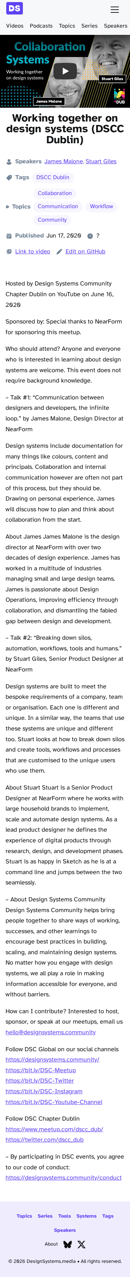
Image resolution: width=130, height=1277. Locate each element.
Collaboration (55, 193)
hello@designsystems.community (51, 1032)
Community (52, 220)
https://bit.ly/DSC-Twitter (40, 1081)
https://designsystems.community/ (52, 1060)
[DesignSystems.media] (16, 9)
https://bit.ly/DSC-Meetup (41, 1070)
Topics (67, 26)
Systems (87, 1216)
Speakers (116, 26)
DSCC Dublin (52, 178)
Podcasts (41, 26)
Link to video (32, 252)
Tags (108, 1216)
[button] (65, 71)
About (51, 1244)
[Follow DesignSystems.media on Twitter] (81, 1246)
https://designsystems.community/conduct (64, 1178)
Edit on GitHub (85, 252)
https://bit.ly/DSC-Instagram (44, 1092)
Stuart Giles (101, 161)
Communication (58, 207)
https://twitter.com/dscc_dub (45, 1140)
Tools (64, 1216)
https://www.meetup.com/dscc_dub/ (54, 1129)
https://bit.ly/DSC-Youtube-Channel (54, 1102)
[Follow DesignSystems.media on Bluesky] (67, 1246)
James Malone (63, 161)
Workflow (101, 207)
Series (89, 26)
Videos (15, 26)
